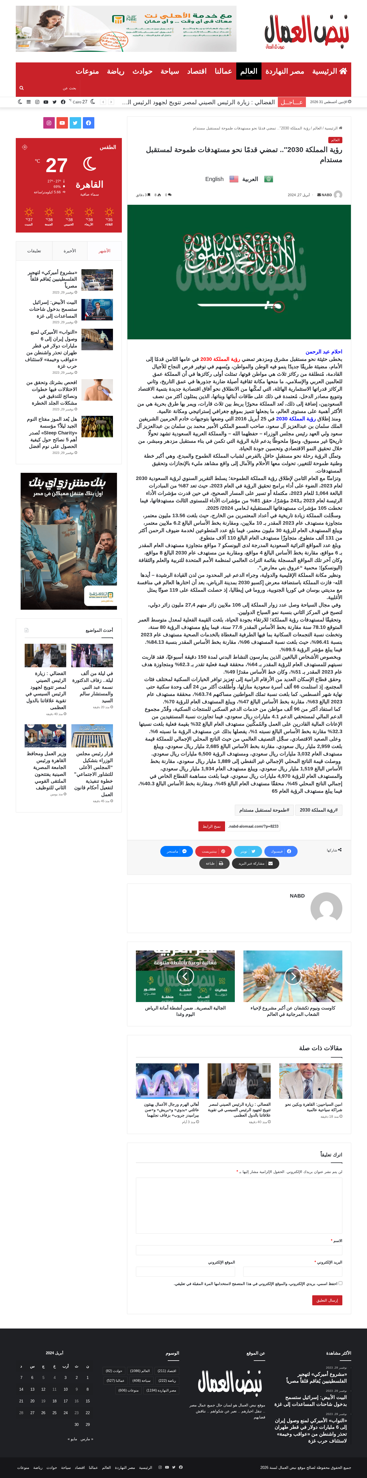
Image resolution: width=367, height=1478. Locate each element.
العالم (248, 71)
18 (54, 1401)
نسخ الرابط (212, 826)
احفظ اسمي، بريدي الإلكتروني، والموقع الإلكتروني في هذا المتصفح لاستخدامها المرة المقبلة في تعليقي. (255, 1284)
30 (77, 1424)
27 (32, 1413)
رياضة (115, 71)
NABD (327, 195)
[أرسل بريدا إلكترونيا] (319, 195)
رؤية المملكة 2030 (317, 810)
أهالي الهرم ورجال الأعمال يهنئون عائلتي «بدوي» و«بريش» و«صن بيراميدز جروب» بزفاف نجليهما (171, 1109)
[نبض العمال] (305, 31)
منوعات (87, 71)
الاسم (336, 1241)
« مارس (87, 1439)
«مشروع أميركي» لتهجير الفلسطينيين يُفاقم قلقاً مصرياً (52, 279)
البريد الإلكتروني (328, 1262)
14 (21, 1389)
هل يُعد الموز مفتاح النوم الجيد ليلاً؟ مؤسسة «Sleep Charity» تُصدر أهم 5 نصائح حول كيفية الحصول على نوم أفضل (52, 432)
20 (32, 1401)
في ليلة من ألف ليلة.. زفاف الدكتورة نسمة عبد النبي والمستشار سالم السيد (92, 687)
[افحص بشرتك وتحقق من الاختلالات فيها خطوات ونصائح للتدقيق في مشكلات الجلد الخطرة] (97, 390)
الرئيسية (325, 71)
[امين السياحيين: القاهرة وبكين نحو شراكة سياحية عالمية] (310, 1081)
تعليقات (34, 250)
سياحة (170, 71)
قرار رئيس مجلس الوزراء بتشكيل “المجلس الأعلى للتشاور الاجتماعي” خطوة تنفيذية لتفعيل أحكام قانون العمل (93, 774)
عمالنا (223, 71)
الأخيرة (70, 250)
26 (43, 1413)
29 (88, 1424)
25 (54, 1413)
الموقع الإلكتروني (221, 1262)
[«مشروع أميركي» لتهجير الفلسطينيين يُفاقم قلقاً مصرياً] (97, 280)
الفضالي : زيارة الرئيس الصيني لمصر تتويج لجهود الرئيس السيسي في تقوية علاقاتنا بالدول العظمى (239, 1109)
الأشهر (104, 250)
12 (43, 1389)
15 (88, 1401)
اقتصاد (197, 71)
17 (66, 1401)
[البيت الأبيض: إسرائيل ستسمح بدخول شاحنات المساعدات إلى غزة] (97, 309)
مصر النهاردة (285, 71)
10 (66, 1389)
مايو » (72, 1439)
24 (66, 1413)
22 (88, 1413)
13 (32, 1389)
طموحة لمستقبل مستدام (263, 810)
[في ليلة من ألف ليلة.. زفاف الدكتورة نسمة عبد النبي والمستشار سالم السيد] (92, 655)
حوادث (142, 71)
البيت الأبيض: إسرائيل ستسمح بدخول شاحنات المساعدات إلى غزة (53, 309)
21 (21, 1401)
